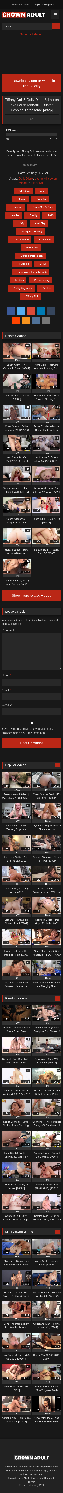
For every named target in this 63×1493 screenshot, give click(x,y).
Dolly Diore (26, 178)
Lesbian (15, 215)
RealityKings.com (22, 288)
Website (7, 705)
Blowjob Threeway (32, 231)
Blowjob (22, 199)
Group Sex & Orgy (43, 207)
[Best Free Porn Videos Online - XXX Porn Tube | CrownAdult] (26, 15)
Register (49, 4)
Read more (30, 164)
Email (6, 690)
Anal (42, 190)
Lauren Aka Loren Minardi (32, 272)
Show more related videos (31, 595)
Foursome (23, 263)
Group (43, 263)
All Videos (24, 190)
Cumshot (42, 199)
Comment (8, 630)
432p (21, 223)
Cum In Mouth (21, 239)
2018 (51, 215)
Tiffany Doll (37, 182)
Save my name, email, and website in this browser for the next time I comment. (27, 730)
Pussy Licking (41, 280)
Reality (33, 215)
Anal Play (40, 223)
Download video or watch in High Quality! (33, 83)
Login (37, 4)
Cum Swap (45, 239)
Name (6, 675)
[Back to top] (52, 1482)
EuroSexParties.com (32, 255)
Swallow (46, 288)
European (16, 207)
